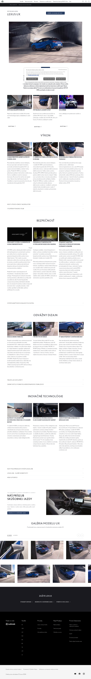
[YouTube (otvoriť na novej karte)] (75, 673)
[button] (5, 1)
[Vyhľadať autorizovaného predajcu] (83, 1)
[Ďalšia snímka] (82, 535)
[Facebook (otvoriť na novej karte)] (79, 673)
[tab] (9, 535)
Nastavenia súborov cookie (32, 78)
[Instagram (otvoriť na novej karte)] (83, 673)
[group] (47, 550)
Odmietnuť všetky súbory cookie (49, 78)
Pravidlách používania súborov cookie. (33, 75)
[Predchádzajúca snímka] (78, 535)
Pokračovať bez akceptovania (62, 69)
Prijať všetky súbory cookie (61, 78)
